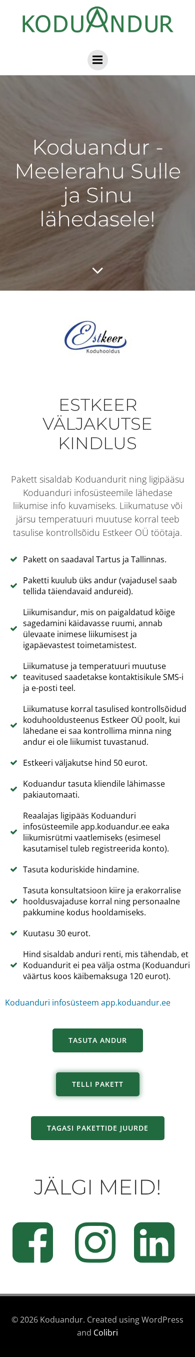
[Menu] (98, 60)
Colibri (106, 1332)
